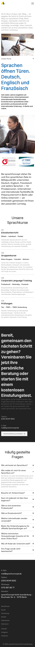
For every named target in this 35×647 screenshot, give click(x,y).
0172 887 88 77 (7, 587)
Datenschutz (5, 620)
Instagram (4, 632)
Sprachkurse (5, 606)
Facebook (4, 636)
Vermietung (5, 613)
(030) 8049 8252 (8, 419)
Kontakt (3, 617)
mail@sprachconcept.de (10, 428)
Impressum (5, 624)
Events (3, 610)
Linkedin (4, 629)
